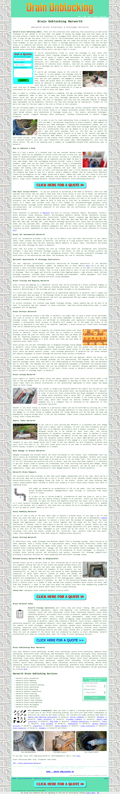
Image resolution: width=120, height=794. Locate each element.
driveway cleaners (74, 719)
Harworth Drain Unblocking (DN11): (28, 32)
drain (49, 55)
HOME (79, 16)
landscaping (73, 724)
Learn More (90, 793)
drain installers (88, 726)
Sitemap (14, 778)
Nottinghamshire (99, 630)
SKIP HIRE (54, 721)
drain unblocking (65, 120)
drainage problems (89, 127)
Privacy (106, 778)
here (14, 230)
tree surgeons (47, 724)
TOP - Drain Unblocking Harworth (27, 763)
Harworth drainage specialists (41, 608)
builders (100, 717)
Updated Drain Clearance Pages (42, 778)
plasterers (37, 726)
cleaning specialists (80, 721)
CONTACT (95, 16)
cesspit (55, 447)
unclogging (43, 161)
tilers (104, 721)
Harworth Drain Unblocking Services (35, 674)
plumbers (42, 728)
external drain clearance (96, 627)
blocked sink (46, 152)
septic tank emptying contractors (42, 717)
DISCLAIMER (103, 16)
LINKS (84, 16)
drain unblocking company (32, 159)
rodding (104, 518)
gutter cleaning (77, 717)
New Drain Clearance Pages (25, 778)
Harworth (46, 213)
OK (98, 793)
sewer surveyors (45, 719)
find (19, 651)
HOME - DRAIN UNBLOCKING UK (60, 772)
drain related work (71, 630)
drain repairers (19, 728)
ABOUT (89, 16)
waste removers (61, 726)
